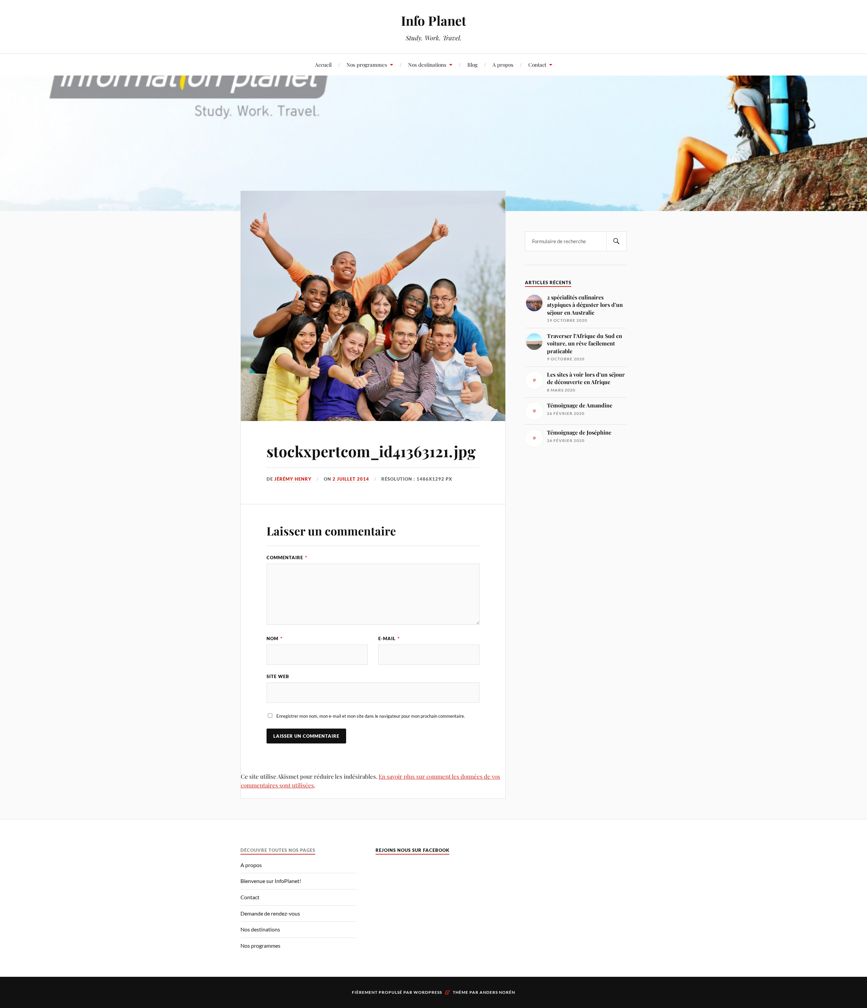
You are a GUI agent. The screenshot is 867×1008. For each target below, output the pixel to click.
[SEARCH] (616, 241)
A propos (502, 64)
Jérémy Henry (293, 479)
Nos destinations (427, 64)
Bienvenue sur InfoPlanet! (270, 881)
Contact (537, 64)
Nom (274, 638)
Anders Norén (497, 992)
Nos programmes (366, 64)
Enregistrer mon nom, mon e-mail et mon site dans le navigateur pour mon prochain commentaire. (370, 716)
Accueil (323, 64)
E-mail (389, 638)
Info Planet (433, 20)
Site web (278, 676)
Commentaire (287, 557)
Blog (472, 64)
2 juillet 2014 (351, 479)
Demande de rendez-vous (270, 913)
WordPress (428, 992)
